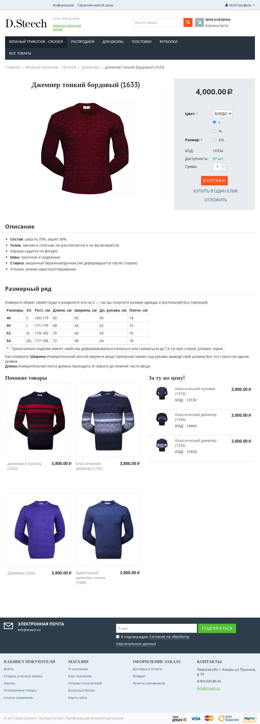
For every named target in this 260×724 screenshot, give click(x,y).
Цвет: (190, 113)
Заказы (9, 683)
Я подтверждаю (152, 640)
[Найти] (188, 22)
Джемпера (90, 67)
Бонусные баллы (81, 690)
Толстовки (141, 42)
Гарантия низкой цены (95, 5)
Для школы (113, 42)
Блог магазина (79, 676)
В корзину (214, 180)
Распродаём (82, 42)
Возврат (139, 676)
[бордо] (85, 148)
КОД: (189, 150)
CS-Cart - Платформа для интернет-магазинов (87, 718)
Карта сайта (77, 697)
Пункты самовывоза (149, 683)
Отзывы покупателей (85, 683)
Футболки (168, 42)
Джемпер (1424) (21, 573)
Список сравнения (18, 697)
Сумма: (191, 166)
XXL (221, 139)
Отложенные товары (20, 690)
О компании (78, 669)
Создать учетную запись (23, 676)
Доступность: (196, 158)
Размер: (192, 139)
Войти (8, 669)
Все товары (20, 53)
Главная (13, 67)
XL (220, 130)
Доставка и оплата (147, 669)
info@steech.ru (208, 688)
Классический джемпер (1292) (89, 466)
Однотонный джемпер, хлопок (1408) (90, 577)
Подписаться (217, 628)
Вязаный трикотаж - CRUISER (36, 42)
